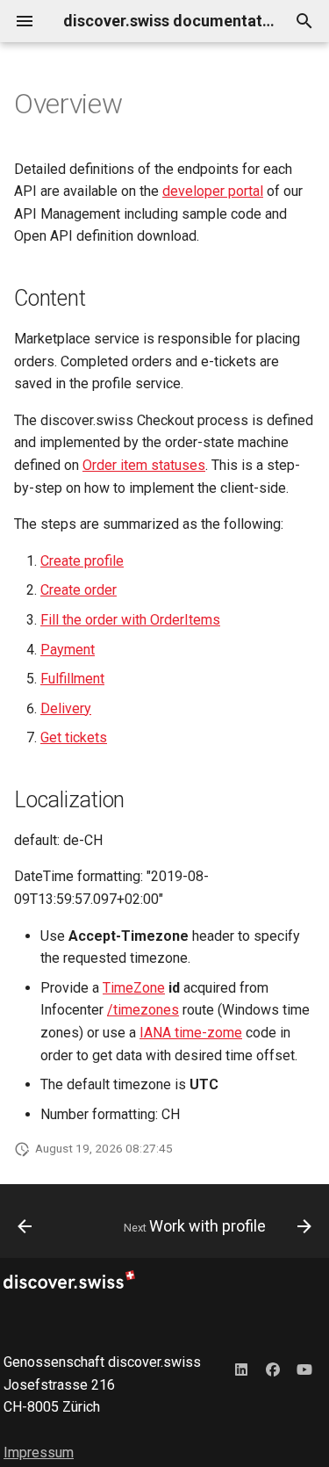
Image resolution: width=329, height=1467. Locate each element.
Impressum (39, 1452)
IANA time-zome (190, 1032)
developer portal (212, 191)
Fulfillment (72, 678)
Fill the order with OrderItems (130, 619)
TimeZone (134, 987)
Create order (78, 590)
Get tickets (73, 737)
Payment (67, 649)
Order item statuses (143, 465)
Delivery (65, 708)
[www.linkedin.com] (241, 1369)
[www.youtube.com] (304, 1369)
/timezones (143, 1009)
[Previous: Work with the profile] (25, 1226)
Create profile (82, 561)
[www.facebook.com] (273, 1369)
